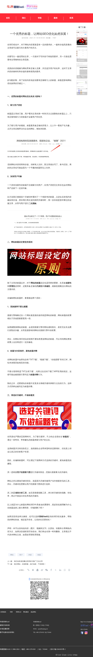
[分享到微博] (42, 570)
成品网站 (33, 612)
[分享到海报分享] (69, 570)
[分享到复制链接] (28, 570)
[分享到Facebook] (51, 570)
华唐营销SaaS (5, 622)
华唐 (11, 612)
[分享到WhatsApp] (64, 570)
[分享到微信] (46, 570)
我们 (24, 18)
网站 (11, 555)
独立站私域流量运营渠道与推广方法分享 (28, 561)
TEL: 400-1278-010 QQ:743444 (42, 632)
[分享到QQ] (37, 570)
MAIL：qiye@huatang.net (40, 629)
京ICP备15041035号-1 (58, 649)
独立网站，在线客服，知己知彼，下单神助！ (30, 564)
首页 (8, 18)
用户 (21, 555)
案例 (55, 18)
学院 (40, 18)
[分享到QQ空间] (33, 570)
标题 (39, 555)
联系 (71, 18)
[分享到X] (55, 570)
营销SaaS (18, 612)
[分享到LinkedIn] (60, 570)
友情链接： (3, 612)
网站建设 (26, 612)
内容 (30, 555)
